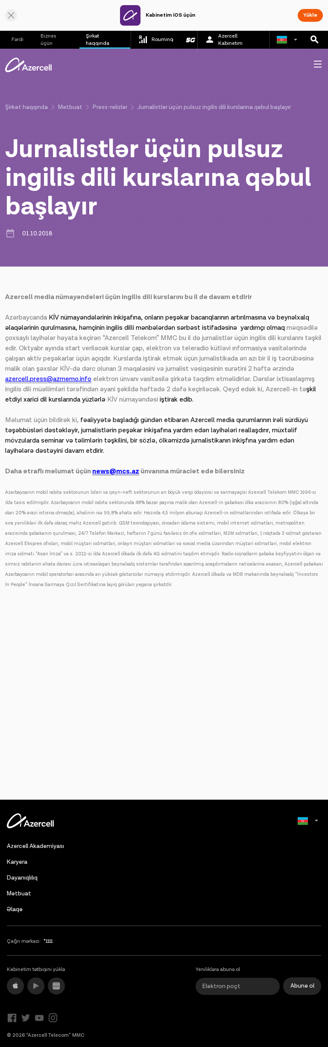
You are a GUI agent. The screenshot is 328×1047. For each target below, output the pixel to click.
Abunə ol (302, 986)
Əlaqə (15, 909)
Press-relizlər (110, 107)
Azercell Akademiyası (35, 846)
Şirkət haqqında (97, 40)
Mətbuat (70, 107)
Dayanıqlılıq (22, 878)
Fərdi (17, 39)
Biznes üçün (48, 40)
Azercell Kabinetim (230, 40)
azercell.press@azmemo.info (48, 379)
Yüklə (310, 15)
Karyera (17, 862)
